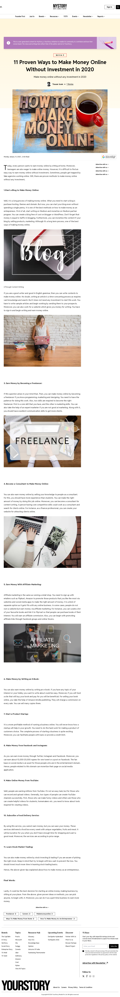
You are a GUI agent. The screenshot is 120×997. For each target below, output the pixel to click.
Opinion (59, 55)
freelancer (10, 914)
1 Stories (70, 84)
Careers (64, 987)
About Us (56, 987)
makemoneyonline (44, 914)
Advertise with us (41, 907)
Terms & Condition (85, 987)
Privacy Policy (73, 987)
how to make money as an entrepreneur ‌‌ (56, 919)
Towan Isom (57, 84)
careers (25, 914)
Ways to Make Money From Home (19, 919)
